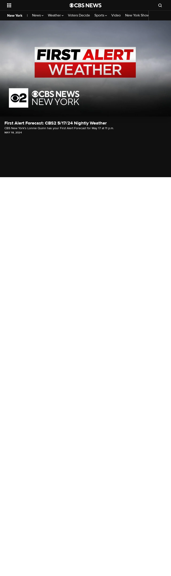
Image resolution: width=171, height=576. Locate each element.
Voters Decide (79, 15)
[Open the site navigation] (33, 5)
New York (14, 15)
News (37, 15)
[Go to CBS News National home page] (85, 5)
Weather (55, 15)
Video (116, 15)
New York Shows (138, 15)
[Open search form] (160, 5)
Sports (99, 15)
